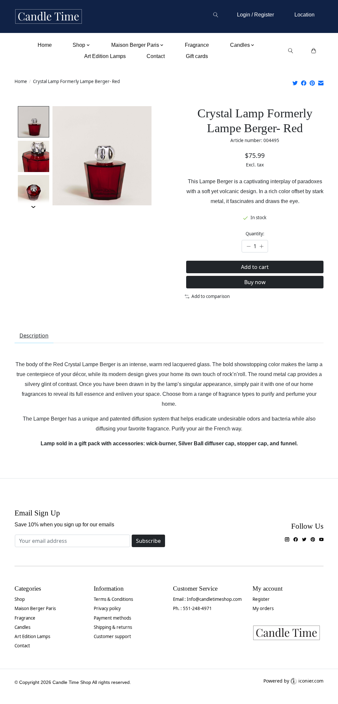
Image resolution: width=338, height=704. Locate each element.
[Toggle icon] (215, 15)
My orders (263, 608)
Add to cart (255, 267)
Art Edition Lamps (105, 56)
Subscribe (148, 540)
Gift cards (197, 56)
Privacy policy (107, 608)
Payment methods (112, 618)
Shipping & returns (113, 627)
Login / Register (255, 14)
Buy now (255, 282)
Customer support (112, 636)
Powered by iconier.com (293, 681)
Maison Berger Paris (35, 608)
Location (304, 14)
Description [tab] (34, 335)
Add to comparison (210, 296)
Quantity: (255, 234)
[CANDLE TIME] (49, 16)
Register (261, 599)
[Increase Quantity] (261, 246)
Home (45, 45)
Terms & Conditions (113, 599)
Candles (22, 627)
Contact (156, 56)
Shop (20, 599)
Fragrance (197, 45)
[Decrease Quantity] (248, 246)
